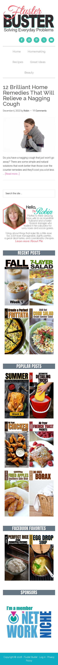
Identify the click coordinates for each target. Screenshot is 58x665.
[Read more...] (12, 173)
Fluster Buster (29, 19)
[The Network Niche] (29, 644)
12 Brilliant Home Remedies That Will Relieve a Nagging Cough (28, 95)
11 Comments (40, 110)
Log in (42, 657)
